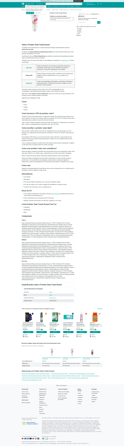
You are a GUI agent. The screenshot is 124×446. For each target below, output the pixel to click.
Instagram (80, 397)
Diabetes (49, 6)
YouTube (80, 399)
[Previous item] (23, 326)
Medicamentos (42, 391)
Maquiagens (95, 397)
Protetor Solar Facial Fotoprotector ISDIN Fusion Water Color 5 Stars (65, 375)
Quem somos (25, 391)
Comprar (28, 332)
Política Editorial (26, 393)
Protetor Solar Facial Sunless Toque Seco (90, 375)
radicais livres (65, 60)
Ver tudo (99, 308)
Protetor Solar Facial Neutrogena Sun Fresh (57, 377)
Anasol (50, 294)
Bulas (40, 407)
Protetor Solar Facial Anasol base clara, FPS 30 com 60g (72, 358)
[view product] (28, 317)
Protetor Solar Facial (64, 9)
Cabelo (93, 401)
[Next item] (101, 326)
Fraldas (93, 395)
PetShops (94, 399)
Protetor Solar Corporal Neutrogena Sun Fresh (32, 379)
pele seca (57, 75)
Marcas (41, 411)
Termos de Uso (62, 396)
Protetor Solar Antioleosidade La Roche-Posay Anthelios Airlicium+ (36, 373)
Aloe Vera (29, 67)
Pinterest (80, 401)
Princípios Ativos (43, 405)
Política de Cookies (62, 393)
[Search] (81, 4)
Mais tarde (38, 13)
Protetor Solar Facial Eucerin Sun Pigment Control (77, 377)
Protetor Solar (55, 9)
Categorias (41, 397)
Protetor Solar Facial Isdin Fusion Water (59, 373)
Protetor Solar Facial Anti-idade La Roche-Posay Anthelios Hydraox (36, 375)
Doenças (41, 409)
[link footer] (45, 439)
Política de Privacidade (63, 391)
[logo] (23, 4)
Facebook (80, 395)
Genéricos (77, 6)
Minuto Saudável (26, 402)
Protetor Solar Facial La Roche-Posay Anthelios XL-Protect (34, 377)
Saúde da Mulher (70, 6)
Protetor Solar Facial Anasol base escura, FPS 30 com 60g (91, 358)
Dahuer (50, 292)
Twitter (79, 393)
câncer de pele (55, 193)
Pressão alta (55, 6)
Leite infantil (62, 6)
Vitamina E (29, 83)
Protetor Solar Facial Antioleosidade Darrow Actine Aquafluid (82, 373)
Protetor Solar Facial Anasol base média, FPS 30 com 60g (60, 19)
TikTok (79, 403)
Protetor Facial (52, 297)
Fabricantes (42, 413)
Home (24, 9)
